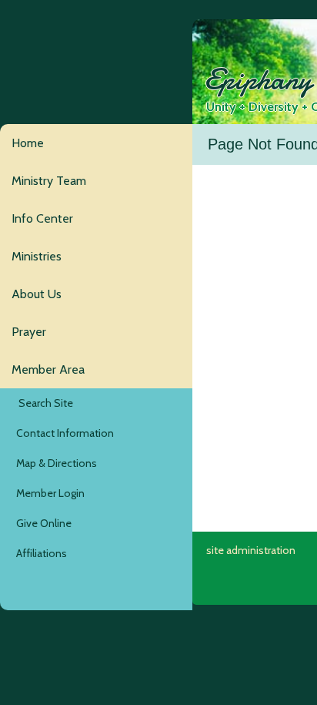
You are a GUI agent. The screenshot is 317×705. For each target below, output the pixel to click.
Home (28, 143)
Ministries (37, 256)
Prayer (29, 331)
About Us (37, 294)
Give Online (42, 523)
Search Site (42, 403)
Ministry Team (49, 180)
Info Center (42, 218)
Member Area (48, 369)
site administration (250, 550)
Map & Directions (54, 463)
